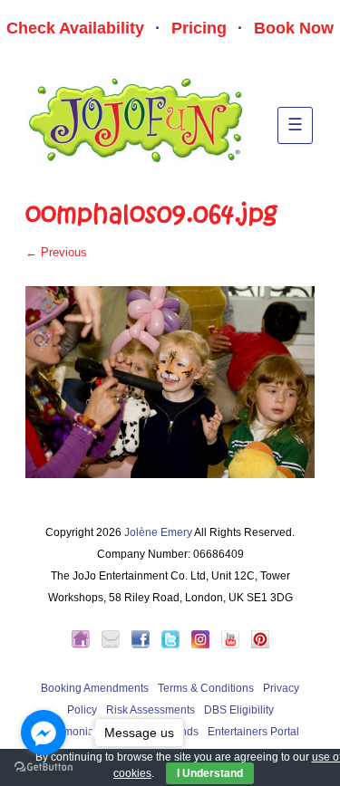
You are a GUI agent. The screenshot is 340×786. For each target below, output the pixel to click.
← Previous (56, 252)
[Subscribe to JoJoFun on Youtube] (234, 644)
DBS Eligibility (239, 710)
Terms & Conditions (206, 688)
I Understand (210, 773)
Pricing (199, 28)
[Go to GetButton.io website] (44, 767)
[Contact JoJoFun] (115, 644)
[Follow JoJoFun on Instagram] (205, 644)
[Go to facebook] (43, 732)
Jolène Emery (158, 532)
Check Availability (75, 28)
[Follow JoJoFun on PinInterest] (260, 644)
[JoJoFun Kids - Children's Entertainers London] (85, 644)
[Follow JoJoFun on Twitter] (175, 644)
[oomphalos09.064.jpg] (170, 382)
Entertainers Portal (253, 731)
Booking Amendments (95, 688)
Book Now (294, 28)
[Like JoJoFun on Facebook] (145, 644)
